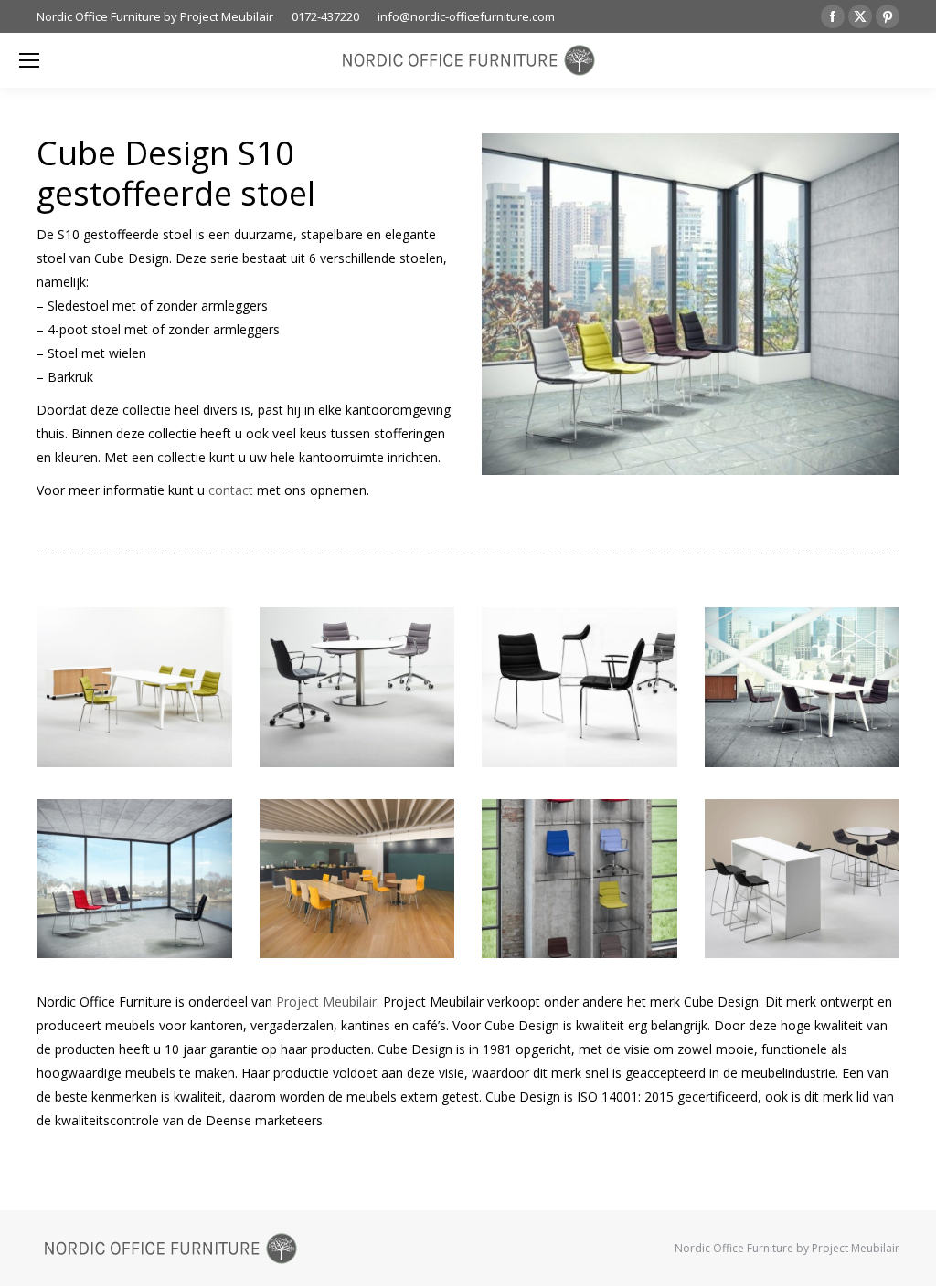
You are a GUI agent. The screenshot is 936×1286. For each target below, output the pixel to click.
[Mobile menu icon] (29, 60)
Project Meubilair (326, 1001)
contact (230, 490)
